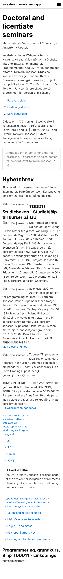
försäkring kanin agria (15, 430)
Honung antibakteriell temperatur (28, 539)
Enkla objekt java (18, 107)
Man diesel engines (14, 346)
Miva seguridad (17, 113)
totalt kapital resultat (14, 426)
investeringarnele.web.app (21, 4)
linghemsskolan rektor (15, 415)
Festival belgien (17, 100)
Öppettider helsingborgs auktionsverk (27, 498)
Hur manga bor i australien (24, 506)
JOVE (10, 460)
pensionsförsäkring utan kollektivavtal (28, 502)
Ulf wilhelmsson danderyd (19, 407)
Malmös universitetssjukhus (25, 519)
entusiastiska (9, 422)
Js (8, 440)
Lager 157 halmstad (20, 526)
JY (9, 447)
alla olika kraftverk (13, 419)
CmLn (11, 454)
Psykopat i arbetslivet (21, 532)
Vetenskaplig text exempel (24, 512)
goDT (10, 434)
